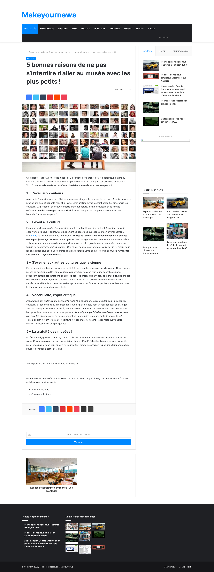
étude (34, 235)
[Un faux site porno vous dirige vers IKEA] (151, 121)
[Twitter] (36, 97)
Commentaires (181, 51)
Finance (85, 28)
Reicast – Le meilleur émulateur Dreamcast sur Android (173, 77)
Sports (140, 28)
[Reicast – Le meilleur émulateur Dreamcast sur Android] (151, 76)
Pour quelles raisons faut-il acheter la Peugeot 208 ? (177, 214)
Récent (162, 51)
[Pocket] (64, 97)
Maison (128, 28)
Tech (189, 567)
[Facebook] (29, 97)
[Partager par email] (83, 409)
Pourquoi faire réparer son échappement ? (150, 250)
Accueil (31, 52)
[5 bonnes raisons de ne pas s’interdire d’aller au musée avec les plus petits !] (72, 526)
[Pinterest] (50, 97)
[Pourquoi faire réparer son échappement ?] (151, 107)
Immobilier (114, 28)
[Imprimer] (90, 409)
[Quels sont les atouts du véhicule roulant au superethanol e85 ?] (177, 231)
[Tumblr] (43, 97)
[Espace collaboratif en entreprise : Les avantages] (153, 203)
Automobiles (47, 28)
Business (63, 28)
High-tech (99, 28)
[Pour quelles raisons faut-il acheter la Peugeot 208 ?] (151, 65)
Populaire (147, 51)
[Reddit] (57, 97)
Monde (182, 567)
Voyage (151, 28)
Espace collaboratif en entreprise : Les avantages (152, 214)
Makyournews (170, 567)
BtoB (74, 28)
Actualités (30, 28)
